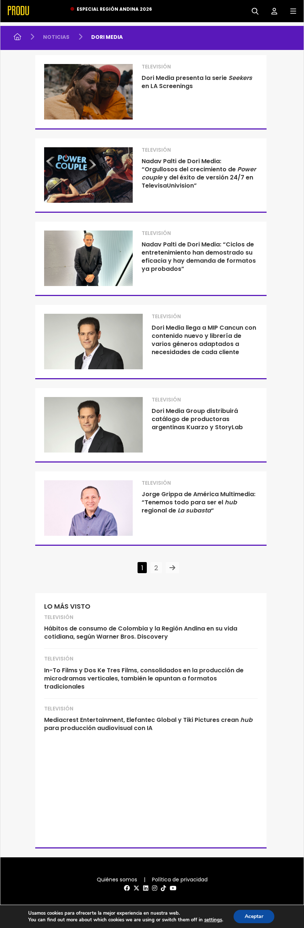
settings (213, 920)
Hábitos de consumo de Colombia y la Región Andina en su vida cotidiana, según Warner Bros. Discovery (140, 632)
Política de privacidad (180, 879)
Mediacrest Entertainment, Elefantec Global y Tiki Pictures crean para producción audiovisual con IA (148, 724)
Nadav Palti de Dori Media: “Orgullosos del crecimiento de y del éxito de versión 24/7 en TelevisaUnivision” (199, 173)
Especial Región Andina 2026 (114, 9)
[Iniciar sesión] (271, 10)
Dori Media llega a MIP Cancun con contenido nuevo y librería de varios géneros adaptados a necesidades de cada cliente (204, 339)
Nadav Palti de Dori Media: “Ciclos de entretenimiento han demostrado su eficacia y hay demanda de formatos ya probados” (199, 256)
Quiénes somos (117, 879)
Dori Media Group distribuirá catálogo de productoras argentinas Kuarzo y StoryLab (197, 419)
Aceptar (254, 916)
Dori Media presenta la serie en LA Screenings (197, 82)
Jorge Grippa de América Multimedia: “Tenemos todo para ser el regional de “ (198, 502)
